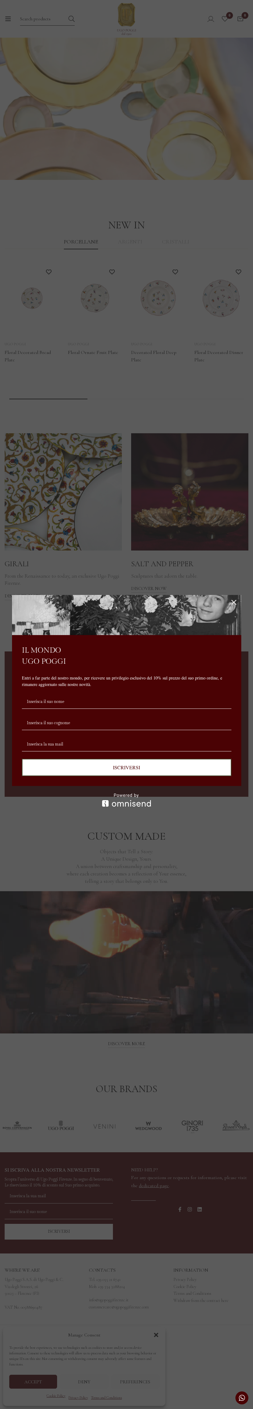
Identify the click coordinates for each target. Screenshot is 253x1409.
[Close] (233, 602)
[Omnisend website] (126, 800)
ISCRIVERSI (126, 767)
